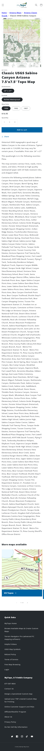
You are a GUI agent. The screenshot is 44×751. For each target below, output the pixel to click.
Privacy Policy (10, 722)
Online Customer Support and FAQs (19, 707)
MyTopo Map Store (24, 746)
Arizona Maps (15, 13)
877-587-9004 (10, 684)
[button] (2, 5)
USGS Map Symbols (13, 649)
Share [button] (6, 136)
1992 (16, 108)
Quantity (5, 118)
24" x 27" (8, 91)
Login (7, 669)
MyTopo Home (11, 623)
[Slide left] (16, 602)
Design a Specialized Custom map (18, 694)
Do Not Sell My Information (16, 727)
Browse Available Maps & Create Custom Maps (21, 629)
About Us (8, 717)
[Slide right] (27, 602)
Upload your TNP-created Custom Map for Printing (21, 700)
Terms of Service (11, 659)
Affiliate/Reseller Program (15, 712)
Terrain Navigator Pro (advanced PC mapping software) (19, 637)
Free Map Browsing (12, 664)
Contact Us (9, 689)
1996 (6, 108)
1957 (26, 108)
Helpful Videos (11, 644)
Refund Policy (10, 654)
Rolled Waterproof (12, 99)
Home (4, 13)
